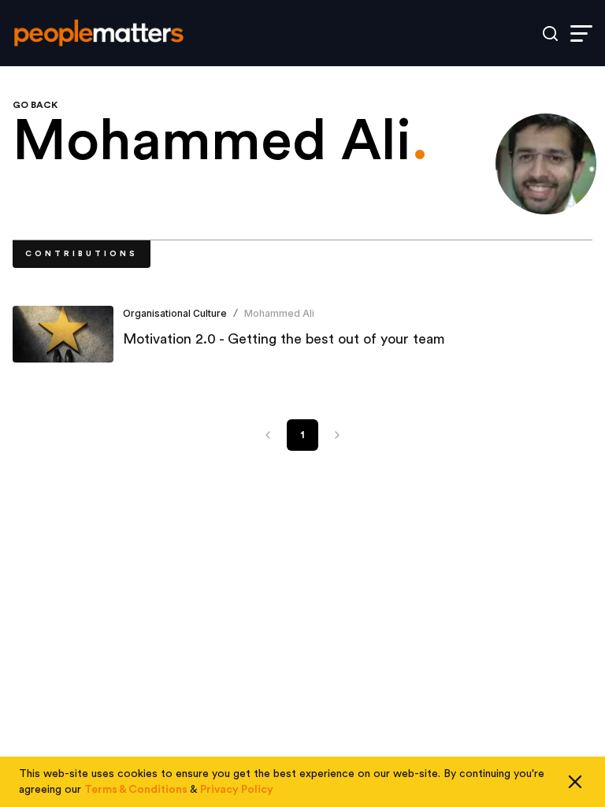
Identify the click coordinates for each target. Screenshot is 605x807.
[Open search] (550, 33)
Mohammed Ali (279, 313)
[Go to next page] (337, 435)
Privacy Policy (236, 789)
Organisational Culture (175, 313)
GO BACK (35, 105)
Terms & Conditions (135, 789)
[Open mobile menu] (581, 33)
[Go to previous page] (268, 435)
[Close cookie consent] (575, 782)
